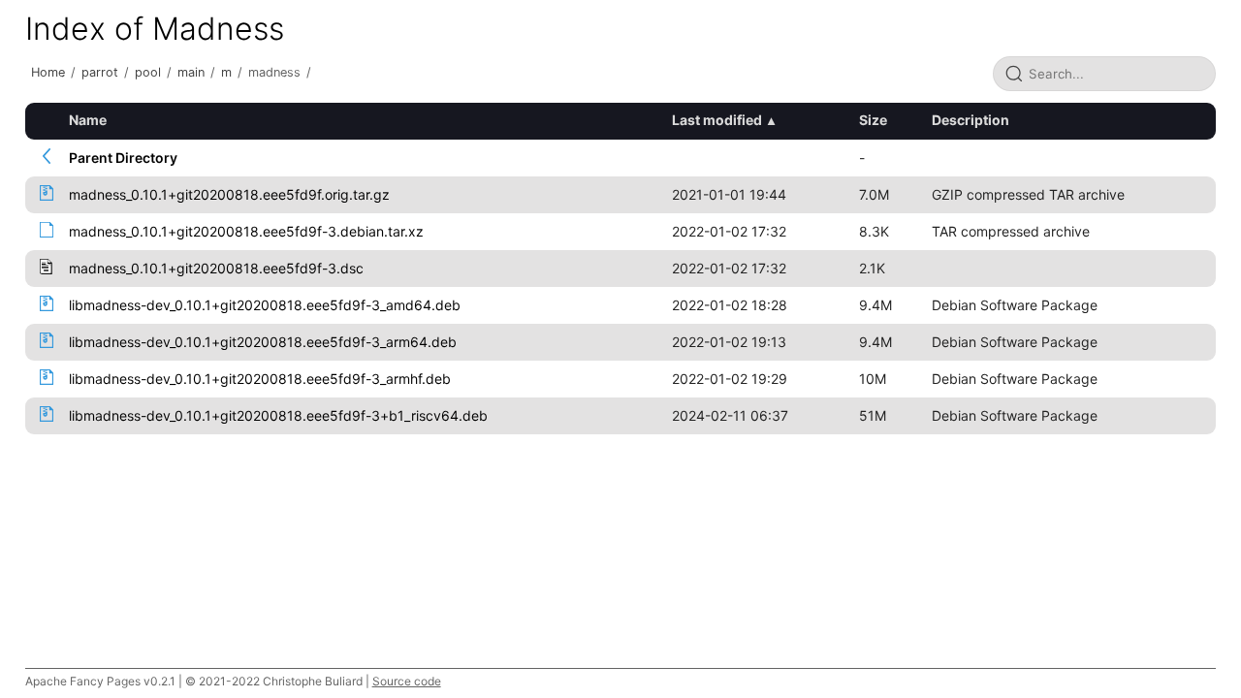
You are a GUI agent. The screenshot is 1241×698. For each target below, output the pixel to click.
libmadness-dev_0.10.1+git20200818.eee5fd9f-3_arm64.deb (263, 341)
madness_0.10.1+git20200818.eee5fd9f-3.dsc (216, 268)
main (191, 72)
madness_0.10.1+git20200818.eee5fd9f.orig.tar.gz (229, 194)
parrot (99, 72)
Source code (406, 681)
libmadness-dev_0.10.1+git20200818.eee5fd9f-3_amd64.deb (265, 305)
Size (873, 119)
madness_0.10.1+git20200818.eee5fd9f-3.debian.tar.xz (246, 231)
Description (970, 119)
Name (88, 119)
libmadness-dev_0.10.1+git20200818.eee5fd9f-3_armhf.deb (260, 378)
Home (48, 72)
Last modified (717, 119)
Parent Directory (123, 157)
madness (274, 72)
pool (148, 72)
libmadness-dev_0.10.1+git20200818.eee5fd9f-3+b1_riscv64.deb (278, 415)
